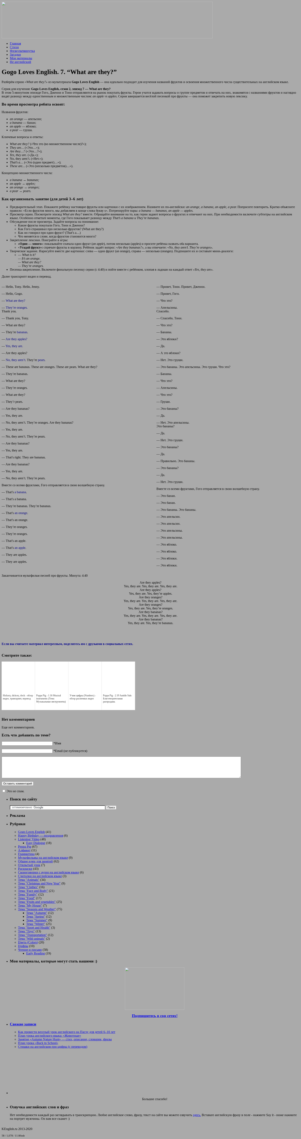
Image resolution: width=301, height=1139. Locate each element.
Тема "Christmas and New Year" (39, 883)
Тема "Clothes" (28, 887)
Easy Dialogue (35, 843)
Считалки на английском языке (40, 876)
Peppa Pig (24, 846)
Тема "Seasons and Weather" (37, 909)
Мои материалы (21, 58)
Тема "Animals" (28, 879)
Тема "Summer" (37, 920)
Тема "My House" (30, 905)
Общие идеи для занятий (35, 861)
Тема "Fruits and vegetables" (37, 902)
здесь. (197, 1115)
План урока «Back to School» (38, 1043)
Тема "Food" (26, 898)
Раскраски (25, 868)
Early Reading (35, 953)
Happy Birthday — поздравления (40, 835)
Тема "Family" (27, 894)
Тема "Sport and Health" (34, 927)
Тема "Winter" (35, 924)
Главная (15, 43)
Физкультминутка (22, 51)
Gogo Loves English (31, 832)
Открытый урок (29, 865)
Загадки (15, 54)
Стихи (14, 47)
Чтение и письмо (30, 949)
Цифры (23, 946)
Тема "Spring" (35, 916)
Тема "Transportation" (32, 935)
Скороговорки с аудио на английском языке (48, 872)
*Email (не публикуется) (70, 751)
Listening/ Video (29, 839)
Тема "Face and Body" (33, 891)
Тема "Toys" (26, 931)
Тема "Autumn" (36, 913)
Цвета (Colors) (28, 942)
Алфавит (24, 850)
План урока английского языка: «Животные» (49, 1035)
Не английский (20, 62)
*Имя (57, 743)
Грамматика (26, 854)
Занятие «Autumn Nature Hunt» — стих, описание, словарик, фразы (65, 1039)
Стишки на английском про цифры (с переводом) (52, 1046)
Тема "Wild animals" (31, 938)
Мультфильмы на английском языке (43, 857)
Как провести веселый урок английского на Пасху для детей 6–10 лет (66, 1032)
